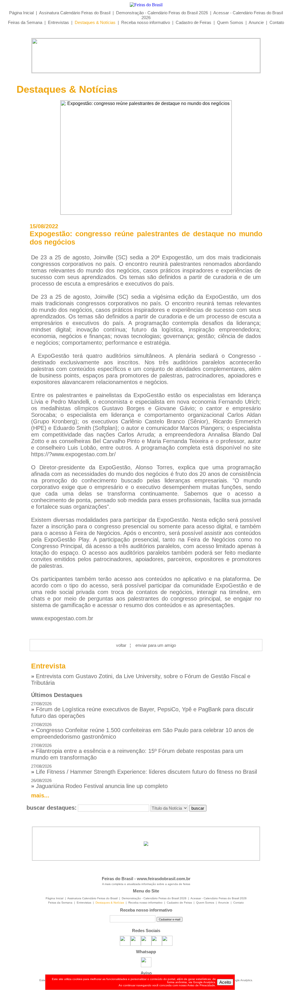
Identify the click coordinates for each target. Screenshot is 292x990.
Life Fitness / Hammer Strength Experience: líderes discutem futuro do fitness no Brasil (144, 769)
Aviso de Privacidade (201, 985)
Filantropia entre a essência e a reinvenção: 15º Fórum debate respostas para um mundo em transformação (137, 752)
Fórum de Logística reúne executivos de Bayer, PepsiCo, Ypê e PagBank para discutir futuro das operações (142, 710)
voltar (121, 645)
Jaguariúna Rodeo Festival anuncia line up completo (99, 783)
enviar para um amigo (155, 645)
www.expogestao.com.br (62, 618)
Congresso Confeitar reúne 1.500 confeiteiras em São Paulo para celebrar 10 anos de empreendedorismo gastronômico (142, 731)
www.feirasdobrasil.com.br (163, 878)
